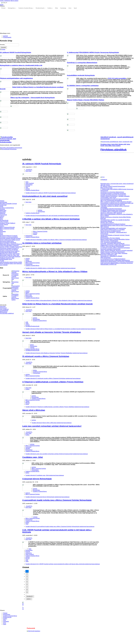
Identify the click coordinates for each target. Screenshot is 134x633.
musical (27, 493)
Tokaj (14, 255)
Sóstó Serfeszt (4, 224)
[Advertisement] (67, 21)
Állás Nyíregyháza (105, 257)
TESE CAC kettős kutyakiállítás (117, 78)
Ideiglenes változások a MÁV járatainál (111, 213)
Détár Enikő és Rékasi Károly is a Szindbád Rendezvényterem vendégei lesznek (57, 304)
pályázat (2, 249)
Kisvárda (2, 209)
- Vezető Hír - (29, 169)
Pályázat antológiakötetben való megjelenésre (113, 228)
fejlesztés (13, 238)
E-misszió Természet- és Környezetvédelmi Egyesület (9, 237)
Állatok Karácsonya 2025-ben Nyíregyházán (112, 252)
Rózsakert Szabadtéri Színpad (8, 203)
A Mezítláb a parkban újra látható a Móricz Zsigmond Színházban (51, 219)
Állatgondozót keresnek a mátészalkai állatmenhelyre (115, 245)
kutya (12, 241)
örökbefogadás (4, 259)
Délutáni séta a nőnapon (107, 222)
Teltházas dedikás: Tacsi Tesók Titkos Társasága (113, 253)
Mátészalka (3, 210)
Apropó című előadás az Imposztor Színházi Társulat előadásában (51, 332)
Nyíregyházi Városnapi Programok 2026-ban (112, 204)
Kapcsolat (3, 306)
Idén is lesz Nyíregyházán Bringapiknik (111, 200)
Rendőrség (15, 249)
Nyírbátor (12, 246)
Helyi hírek (28, 171)
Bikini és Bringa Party (106, 187)
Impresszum (3, 307)
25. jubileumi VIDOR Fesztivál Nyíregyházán (41, 164)
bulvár (1, 263)
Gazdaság (63, 8)
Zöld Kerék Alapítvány (14, 256)
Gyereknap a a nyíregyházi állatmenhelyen (112, 192)
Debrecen (9, 235)
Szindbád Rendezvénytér (32, 326)
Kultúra (50, 8)
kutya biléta (108, 145)
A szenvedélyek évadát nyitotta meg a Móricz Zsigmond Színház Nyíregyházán (57, 500)
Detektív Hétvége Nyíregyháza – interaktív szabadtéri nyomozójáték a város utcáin (115, 197)
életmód (5, 265)
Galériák (5, 36)
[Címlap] (2, 49)
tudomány (19, 263)
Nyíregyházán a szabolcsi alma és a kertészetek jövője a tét (116, 203)
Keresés (2, 44)
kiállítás (13, 239)
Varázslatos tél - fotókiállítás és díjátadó (111, 256)
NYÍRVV (7, 246)
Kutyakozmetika (5, 142)
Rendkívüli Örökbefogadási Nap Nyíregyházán (113, 210)
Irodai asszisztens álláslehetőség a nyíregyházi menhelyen (116, 263)
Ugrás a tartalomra (5, 0)
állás (13, 258)
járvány (2, 239)
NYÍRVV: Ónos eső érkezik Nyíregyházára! (112, 246)
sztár (26, 322)
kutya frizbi (114, 144)
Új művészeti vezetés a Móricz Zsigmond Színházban (45, 356)
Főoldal (3, 8)
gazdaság (6, 263)
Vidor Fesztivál (4, 221)
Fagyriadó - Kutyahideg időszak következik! (112, 243)
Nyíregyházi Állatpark (6, 248)
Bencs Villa (28, 295)
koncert (18, 239)
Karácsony (28, 447)
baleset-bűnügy (13, 262)
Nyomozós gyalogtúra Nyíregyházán (110, 249)
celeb (26, 323)
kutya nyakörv (116, 145)
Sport (75, 8)
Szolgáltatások (4, 310)
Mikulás (27, 402)
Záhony (2, 216)
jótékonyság (7, 239)
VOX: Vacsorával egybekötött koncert (110, 242)
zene (6, 256)
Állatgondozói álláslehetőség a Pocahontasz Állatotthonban (116, 261)
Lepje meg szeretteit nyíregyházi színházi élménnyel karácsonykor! (52, 426)
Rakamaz (2, 213)
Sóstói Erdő (3, 205)
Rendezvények (40, 8)
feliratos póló (122, 144)
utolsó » (29, 599)
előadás (8, 238)
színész (27, 324)
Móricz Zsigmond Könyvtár (7, 227)
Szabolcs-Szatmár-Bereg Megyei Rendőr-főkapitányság (10, 252)
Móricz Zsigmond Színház (7, 228)
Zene (69, 8)
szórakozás (28, 261)
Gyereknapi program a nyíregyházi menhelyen (113, 193)
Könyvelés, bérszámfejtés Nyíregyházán (11, 147)
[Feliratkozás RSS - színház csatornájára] (61, 606)
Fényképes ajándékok (113, 149)
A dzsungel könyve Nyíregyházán (37, 479)
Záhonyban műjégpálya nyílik (108, 254)
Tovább (2, 260)
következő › (30, 596)
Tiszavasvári (3, 214)
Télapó (27, 401)
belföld (20, 262)
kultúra (8, 241)
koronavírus (3, 241)
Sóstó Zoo (10, 255)
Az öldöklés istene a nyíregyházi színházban (42, 243)
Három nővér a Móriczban (33, 410)
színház (10, 253)
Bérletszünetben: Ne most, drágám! (110, 238)
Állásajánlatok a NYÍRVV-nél (108, 264)
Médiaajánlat (3, 312)
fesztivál (18, 238)
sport (14, 263)
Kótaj (1, 219)
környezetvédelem (5, 242)
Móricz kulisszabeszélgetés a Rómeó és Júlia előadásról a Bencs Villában (54, 271)
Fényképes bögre (105, 144)
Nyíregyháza (11, 8)
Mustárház (13, 242)
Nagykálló (3, 212)
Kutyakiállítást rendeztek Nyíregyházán (111, 208)
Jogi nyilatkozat (4, 309)
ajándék (27, 448)
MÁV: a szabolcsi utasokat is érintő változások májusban (116, 201)
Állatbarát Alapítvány (5, 258)
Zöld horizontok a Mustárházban (109, 240)
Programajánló (7, 37)
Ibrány (1, 217)
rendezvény (8, 249)
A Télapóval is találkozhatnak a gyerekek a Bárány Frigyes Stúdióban (52, 382)
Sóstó (1, 206)
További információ (50, 193)
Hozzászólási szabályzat (7, 313)
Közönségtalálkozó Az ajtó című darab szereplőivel (44, 196)
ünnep (10, 259)
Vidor (26, 182)
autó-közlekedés (4, 262)
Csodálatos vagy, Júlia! (32, 457)
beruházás (3, 235)
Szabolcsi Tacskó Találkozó (7, 223)
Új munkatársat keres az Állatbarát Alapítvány (112, 224)
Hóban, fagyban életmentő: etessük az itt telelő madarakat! (116, 250)
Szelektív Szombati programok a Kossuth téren (113, 194)
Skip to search (14, 0)
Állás (56, 8)
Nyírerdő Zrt (15, 248)
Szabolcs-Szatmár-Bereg (25, 8)
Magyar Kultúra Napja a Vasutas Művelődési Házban (115, 239)
